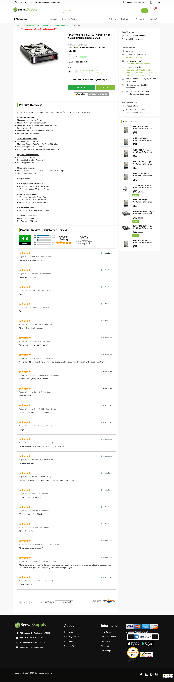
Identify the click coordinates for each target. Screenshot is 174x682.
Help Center (106, 632)
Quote (105, 87)
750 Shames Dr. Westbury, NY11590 (34, 633)
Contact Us (140, 19)
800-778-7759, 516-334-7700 (32, 642)
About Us (105, 646)
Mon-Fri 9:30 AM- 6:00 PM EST (32, 638)
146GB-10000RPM (61, 25)
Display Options (47, 602)
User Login (68, 632)
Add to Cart (81, 87)
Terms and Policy (108, 636)
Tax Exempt (126, 19)
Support (53, 19)
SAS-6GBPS (47, 25)
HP (75, 47)
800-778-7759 (25, 2)
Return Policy (107, 641)
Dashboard (69, 641)
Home (17, 25)
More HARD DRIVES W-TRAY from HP (91, 47)
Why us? (153, 19)
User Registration (71, 636)
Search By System (69, 19)
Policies (112, 19)
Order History (70, 646)
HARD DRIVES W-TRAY (31, 25)
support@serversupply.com (50, 2)
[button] (167, 676)
